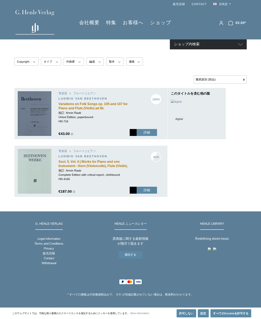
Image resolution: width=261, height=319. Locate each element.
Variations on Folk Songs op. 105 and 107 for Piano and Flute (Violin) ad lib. (93, 106)
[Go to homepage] (41, 22)
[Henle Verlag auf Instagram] (244, 4)
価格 (132, 61)
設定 (203, 313)
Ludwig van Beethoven (83, 98)
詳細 (147, 132)
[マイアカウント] (221, 23)
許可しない (186, 313)
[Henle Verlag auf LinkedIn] (134, 302)
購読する (130, 254)
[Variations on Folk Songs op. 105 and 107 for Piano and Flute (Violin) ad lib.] (34, 113)
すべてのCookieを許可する (231, 313)
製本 (112, 61)
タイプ (48, 61)
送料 (119, 294)
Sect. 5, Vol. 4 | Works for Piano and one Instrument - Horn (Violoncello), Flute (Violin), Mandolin (93, 164)
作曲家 (71, 61)
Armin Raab (73, 112)
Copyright (23, 61)
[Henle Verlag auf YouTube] (238, 4)
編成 (92, 61)
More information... (140, 313)
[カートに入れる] (133, 132)
